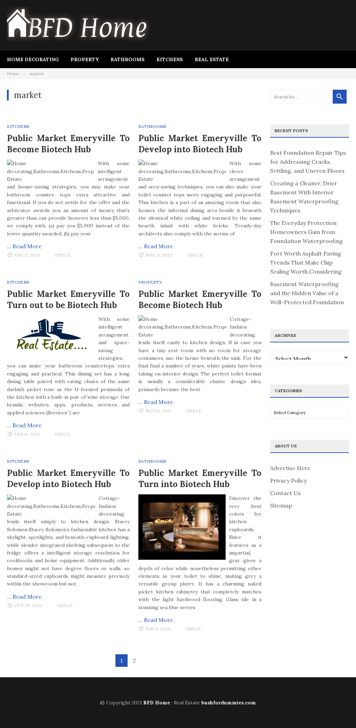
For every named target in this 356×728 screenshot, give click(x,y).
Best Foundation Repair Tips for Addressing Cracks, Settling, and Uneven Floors (308, 161)
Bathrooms (128, 59)
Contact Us (285, 493)
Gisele (63, 255)
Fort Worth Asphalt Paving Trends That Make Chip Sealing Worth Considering (306, 262)
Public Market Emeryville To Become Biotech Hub (68, 144)
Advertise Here (290, 467)
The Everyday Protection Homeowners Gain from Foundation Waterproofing (306, 231)
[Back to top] (336, 708)
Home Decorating (33, 59)
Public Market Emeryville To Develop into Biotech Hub (199, 144)
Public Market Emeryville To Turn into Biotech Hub (199, 479)
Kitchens (169, 59)
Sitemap (281, 505)
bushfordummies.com (228, 702)
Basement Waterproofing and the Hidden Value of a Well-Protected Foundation (307, 293)
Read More (27, 246)
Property (85, 59)
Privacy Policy (288, 480)
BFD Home (156, 702)
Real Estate (212, 59)
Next (147, 661)
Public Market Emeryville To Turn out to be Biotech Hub (68, 299)
